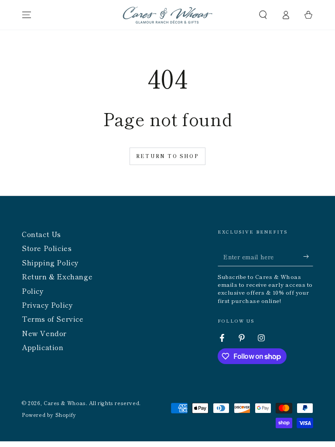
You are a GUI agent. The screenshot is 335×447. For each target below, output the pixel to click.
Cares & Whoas (65, 402)
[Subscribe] (308, 256)
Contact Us (41, 234)
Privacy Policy (47, 304)
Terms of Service (53, 318)
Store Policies (47, 248)
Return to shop (167, 155)
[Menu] (26, 14)
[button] (263, 14)
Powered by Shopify (49, 414)
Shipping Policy (50, 262)
